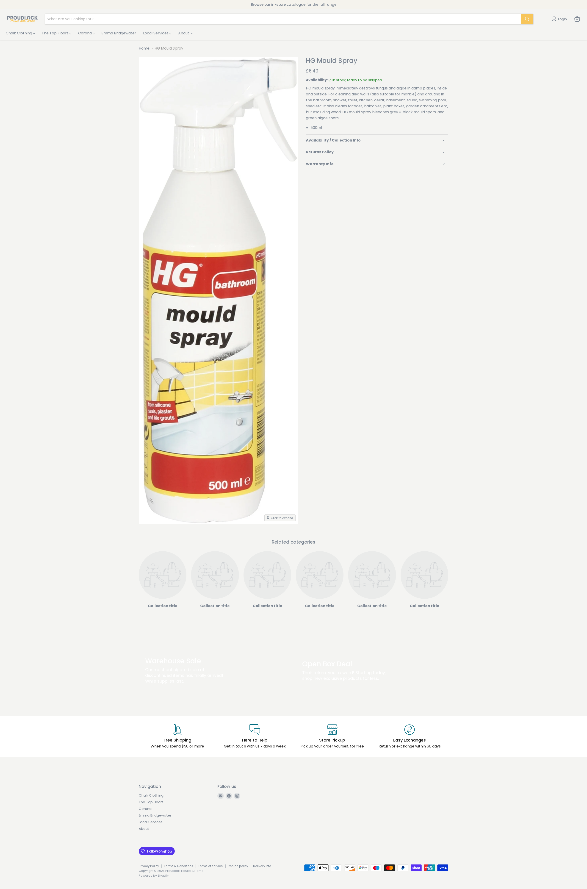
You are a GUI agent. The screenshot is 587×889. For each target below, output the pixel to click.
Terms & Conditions (178, 866)
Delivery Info (262, 866)
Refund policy (238, 866)
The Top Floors (55, 33)
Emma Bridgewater (118, 33)
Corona (85, 33)
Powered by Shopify (154, 875)
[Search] (527, 19)
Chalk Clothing (19, 33)
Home (144, 48)
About (184, 33)
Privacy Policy (149, 866)
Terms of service (210, 866)
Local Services (156, 33)
